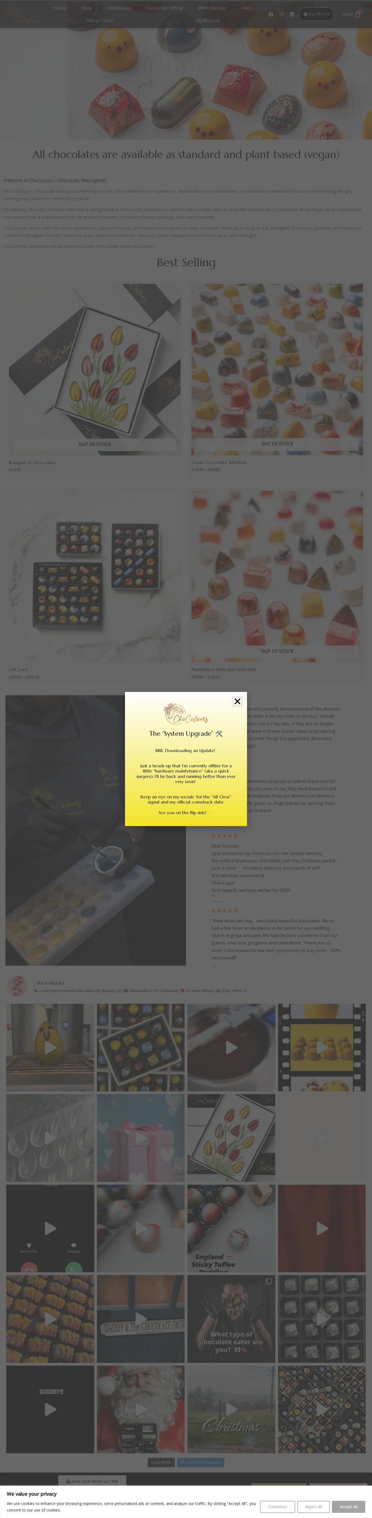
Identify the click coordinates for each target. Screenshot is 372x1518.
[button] (237, 701)
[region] (186, 1502)
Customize (277, 1506)
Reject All (313, 1506)
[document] (186, 759)
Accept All (348, 1506)
